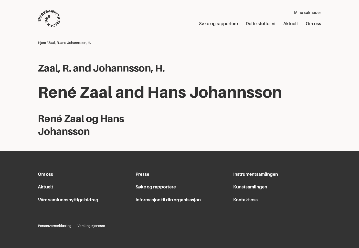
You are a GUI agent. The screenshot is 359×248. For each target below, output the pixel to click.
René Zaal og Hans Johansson (81, 125)
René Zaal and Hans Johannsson (160, 92)
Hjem (42, 43)
